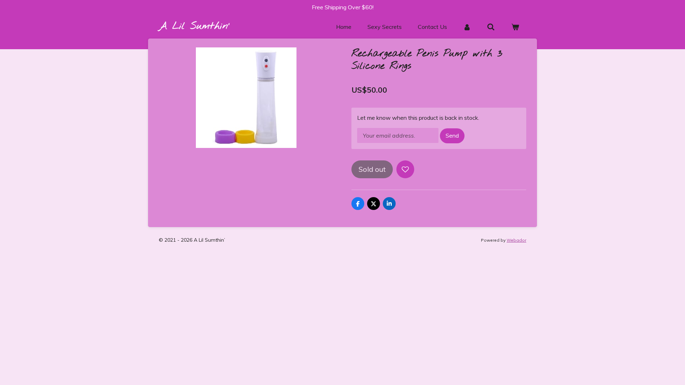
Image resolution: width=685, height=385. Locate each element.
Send (452, 135)
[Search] (491, 26)
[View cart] (515, 26)
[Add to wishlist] (405, 169)
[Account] (467, 26)
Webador (516, 240)
